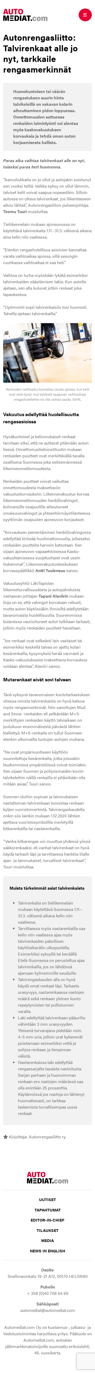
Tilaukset (48, 1230)
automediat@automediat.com (47, 1310)
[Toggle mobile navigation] (85, 15)
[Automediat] (25, 14)
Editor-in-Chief (47, 1220)
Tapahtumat (48, 1210)
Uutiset (47, 1199)
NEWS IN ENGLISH (47, 1250)
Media (47, 1240)
